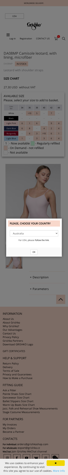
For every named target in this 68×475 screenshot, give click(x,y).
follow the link (42, 240)
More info (59, 470)
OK (33, 252)
